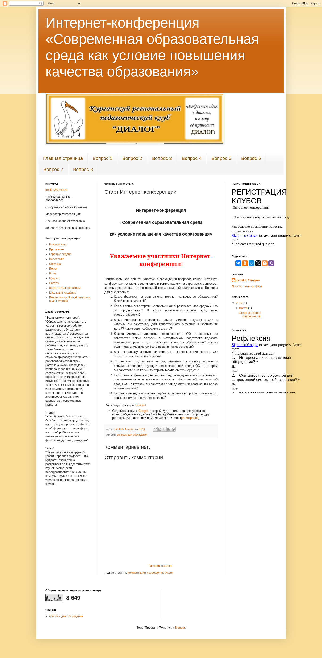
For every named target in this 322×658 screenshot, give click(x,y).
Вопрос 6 (251, 158)
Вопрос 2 (132, 158)
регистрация (189, 418)
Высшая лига (58, 244)
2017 (239, 303)
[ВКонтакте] (238, 263)
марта (243, 308)
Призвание (56, 249)
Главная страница (63, 158)
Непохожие (56, 259)
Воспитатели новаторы (65, 288)
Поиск (53, 268)
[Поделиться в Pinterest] (173, 429)
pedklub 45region (248, 280)
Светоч (54, 283)
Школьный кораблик (62, 292)
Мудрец (54, 278)
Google (140, 405)
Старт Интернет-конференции (250, 314)
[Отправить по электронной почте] (155, 429)
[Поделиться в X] (164, 429)
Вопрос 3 (162, 158)
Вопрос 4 (192, 158)
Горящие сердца (60, 254)
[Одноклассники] (245, 263)
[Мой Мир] (251, 263)
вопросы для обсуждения (132, 434)
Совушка (55, 264)
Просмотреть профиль (247, 286)
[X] (258, 263)
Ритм (52, 273)
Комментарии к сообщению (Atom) (150, 572)
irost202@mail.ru (56, 190)
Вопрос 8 (83, 169)
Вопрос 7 (53, 169)
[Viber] (271, 263)
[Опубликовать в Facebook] (168, 429)
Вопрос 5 (221, 158)
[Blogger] (265, 263)
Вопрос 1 (102, 158)
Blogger (180, 627)
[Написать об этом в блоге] (159, 429)
